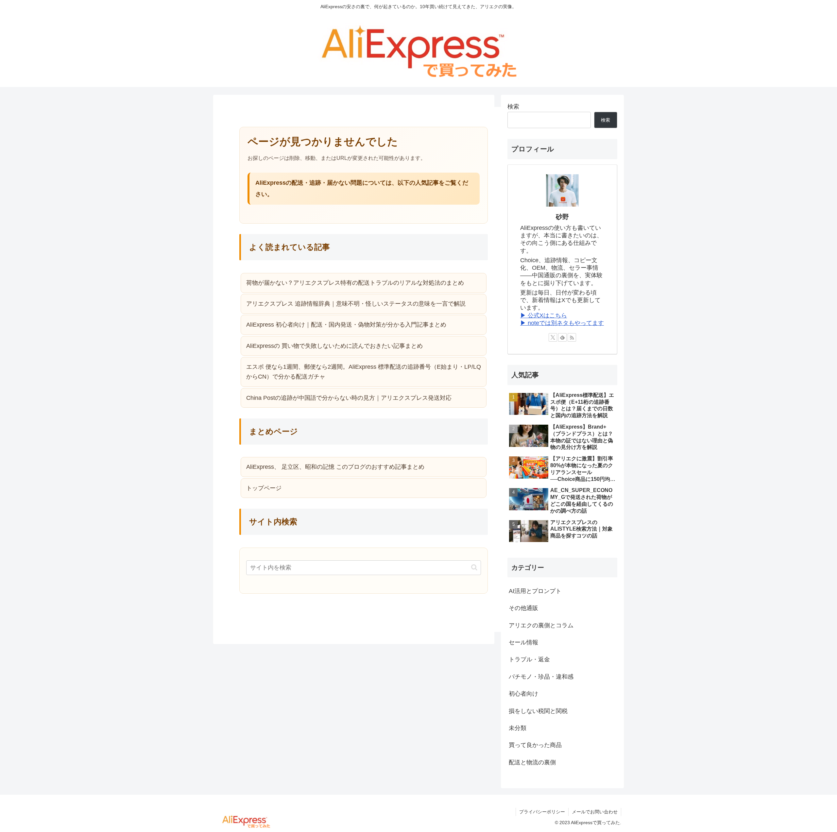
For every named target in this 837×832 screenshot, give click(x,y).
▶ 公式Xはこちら (543, 315)
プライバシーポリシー (542, 811)
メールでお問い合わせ (595, 811)
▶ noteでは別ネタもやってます (562, 323)
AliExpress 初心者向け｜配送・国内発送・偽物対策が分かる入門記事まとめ (346, 324)
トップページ (264, 488)
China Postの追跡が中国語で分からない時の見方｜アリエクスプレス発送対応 (349, 398)
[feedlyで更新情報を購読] (562, 337)
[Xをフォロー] (553, 337)
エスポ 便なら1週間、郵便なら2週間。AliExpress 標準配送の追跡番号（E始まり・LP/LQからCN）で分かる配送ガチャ (363, 372)
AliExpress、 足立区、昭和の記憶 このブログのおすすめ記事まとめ (335, 467)
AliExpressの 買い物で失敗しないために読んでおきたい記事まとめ (334, 346)
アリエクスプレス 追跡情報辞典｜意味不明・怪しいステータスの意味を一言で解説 (356, 303)
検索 (513, 106)
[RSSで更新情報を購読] (572, 337)
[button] (474, 567)
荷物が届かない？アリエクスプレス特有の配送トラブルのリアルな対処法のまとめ (355, 283)
